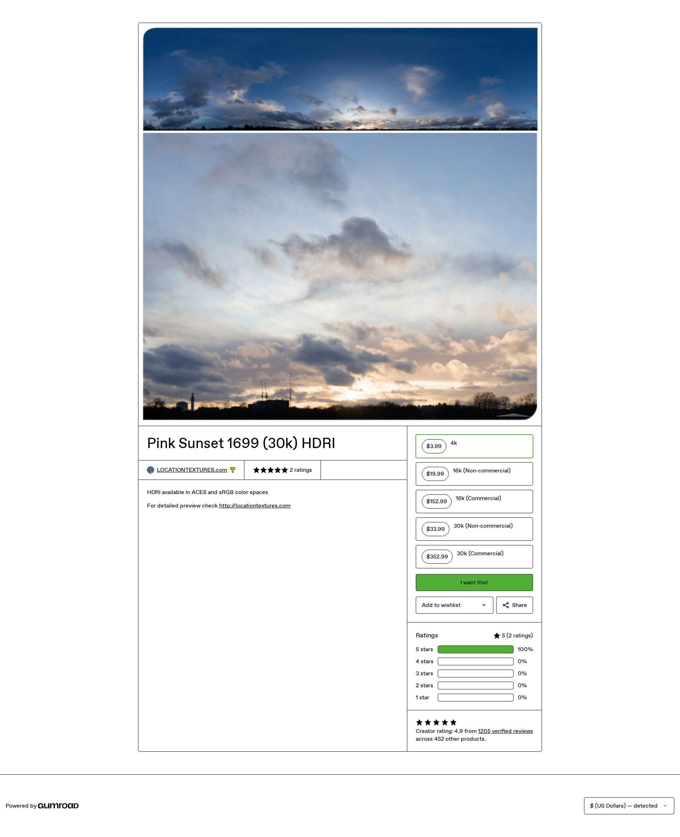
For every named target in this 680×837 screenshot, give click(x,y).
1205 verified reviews (505, 731)
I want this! (474, 582)
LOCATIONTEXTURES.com (196, 470)
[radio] (474, 446)
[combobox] (454, 605)
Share (519, 605)
